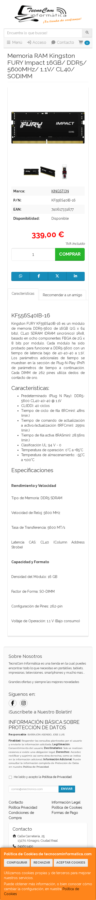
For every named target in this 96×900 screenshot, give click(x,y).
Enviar (66, 789)
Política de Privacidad (36, 766)
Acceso (39, 42)
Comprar (69, 254)
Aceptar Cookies (70, 862)
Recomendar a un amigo (62, 295)
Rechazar (41, 862)
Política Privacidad (23, 807)
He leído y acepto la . (43, 777)
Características (23, 293)
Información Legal (66, 802)
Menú (16, 42)
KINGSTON (60, 191)
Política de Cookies (67, 807)
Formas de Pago (65, 813)
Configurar (17, 862)
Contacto (65, 42)
